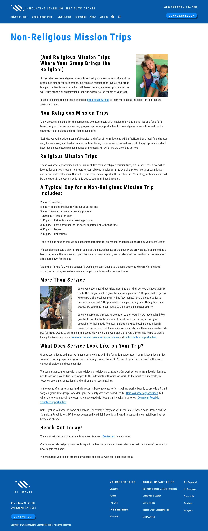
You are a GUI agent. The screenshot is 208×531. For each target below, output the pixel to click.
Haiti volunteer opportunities (140, 337)
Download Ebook (182, 15)
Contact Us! (23, 516)
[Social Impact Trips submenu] (53, 17)
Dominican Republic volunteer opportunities (95, 337)
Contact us (109, 436)
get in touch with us (98, 99)
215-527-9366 (190, 6)
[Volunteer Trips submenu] (28, 17)
